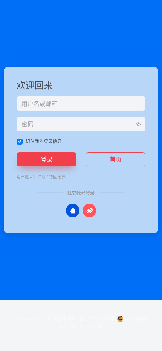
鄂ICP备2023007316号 (91, 318)
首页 (116, 159)
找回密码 (57, 177)
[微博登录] (89, 210)
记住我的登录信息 (44, 141)
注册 (41, 177)
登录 (47, 159)
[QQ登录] (72, 210)
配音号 (59, 318)
